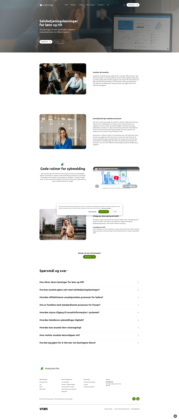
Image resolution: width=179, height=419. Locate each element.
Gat (40, 384)
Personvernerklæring (89, 382)
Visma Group (108, 409)
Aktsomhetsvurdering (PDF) (69, 389)
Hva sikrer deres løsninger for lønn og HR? (62, 282)
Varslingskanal (135, 409)
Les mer (57, 42)
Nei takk (115, 211)
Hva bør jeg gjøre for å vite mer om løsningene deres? (68, 342)
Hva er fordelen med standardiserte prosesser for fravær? (70, 305)
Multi (41, 387)
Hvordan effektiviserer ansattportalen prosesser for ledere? (71, 297)
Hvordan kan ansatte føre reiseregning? (60, 327)
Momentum (43, 389)
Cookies (86, 384)
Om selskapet (65, 382)
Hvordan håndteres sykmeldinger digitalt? (62, 320)
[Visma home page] (44, 409)
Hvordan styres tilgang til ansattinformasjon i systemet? (69, 312)
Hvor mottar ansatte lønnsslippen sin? (60, 335)
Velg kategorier (92, 211)
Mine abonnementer (89, 387)
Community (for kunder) (68, 387)
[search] (124, 5)
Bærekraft (64, 391)
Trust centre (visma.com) (121, 409)
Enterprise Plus (44, 382)
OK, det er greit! (103, 211)
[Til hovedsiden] (46, 5)
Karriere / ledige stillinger (68, 384)
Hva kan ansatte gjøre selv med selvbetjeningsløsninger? (70, 289)
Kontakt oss (131, 5)
